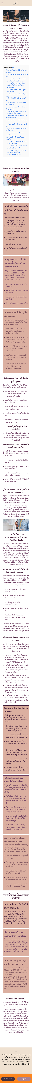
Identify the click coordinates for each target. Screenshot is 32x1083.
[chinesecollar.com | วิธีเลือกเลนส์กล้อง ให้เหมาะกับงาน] (16, 3)
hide (13, 67)
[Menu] (2, 3)
